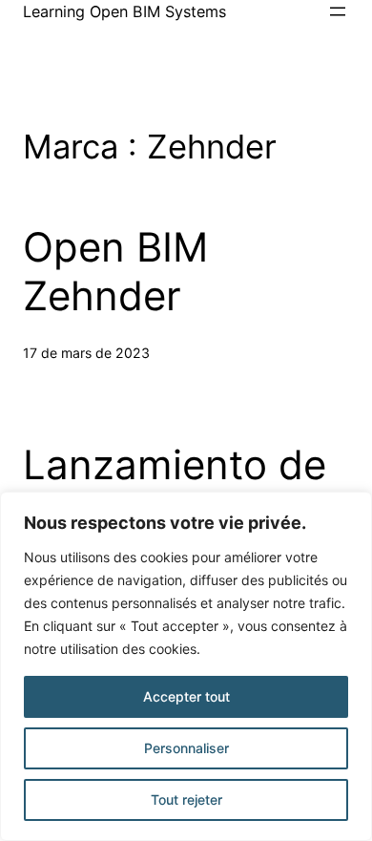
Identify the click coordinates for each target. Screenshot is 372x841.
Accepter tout (186, 696)
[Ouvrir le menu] (337, 11)
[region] (186, 666)
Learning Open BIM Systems (124, 11)
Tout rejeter (186, 799)
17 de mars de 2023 (86, 353)
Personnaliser (186, 748)
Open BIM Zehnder (115, 271)
